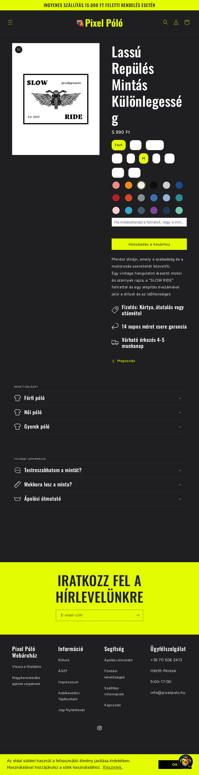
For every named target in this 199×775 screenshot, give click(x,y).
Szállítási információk (114, 691)
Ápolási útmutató (118, 660)
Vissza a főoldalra (26, 667)
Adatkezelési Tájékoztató (69, 696)
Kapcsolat (112, 705)
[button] (10, 22)
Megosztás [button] (126, 361)
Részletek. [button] (113, 767)
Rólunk (64, 660)
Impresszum (68, 682)
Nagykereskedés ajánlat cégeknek (26, 681)
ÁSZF (62, 671)
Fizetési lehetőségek (114, 674)
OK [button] (175, 765)
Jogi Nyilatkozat (71, 710)
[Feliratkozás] (137, 615)
